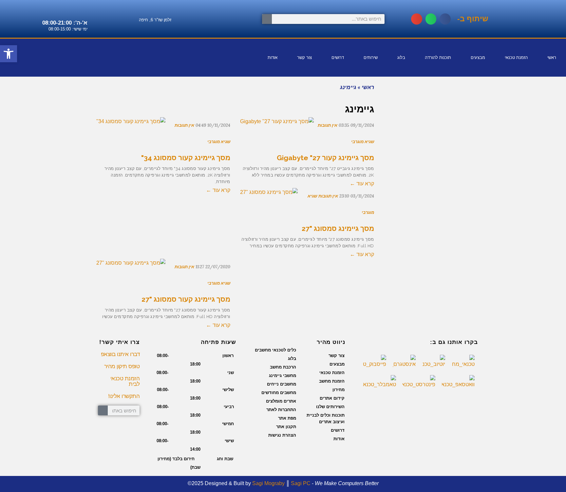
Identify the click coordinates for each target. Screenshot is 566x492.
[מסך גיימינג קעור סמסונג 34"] (130, 125)
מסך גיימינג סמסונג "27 (338, 228)
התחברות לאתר (281, 409)
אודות (272, 57)
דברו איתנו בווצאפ (120, 354)
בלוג (401, 57)
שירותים (371, 57)
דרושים (337, 57)
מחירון (338, 389)
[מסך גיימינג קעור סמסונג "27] (130, 267)
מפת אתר (287, 418)
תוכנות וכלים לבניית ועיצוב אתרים (326, 418)
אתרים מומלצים (281, 401)
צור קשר (304, 57)
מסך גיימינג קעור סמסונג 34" (185, 158)
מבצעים (478, 57)
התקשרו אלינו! (124, 396)
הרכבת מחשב (283, 367)
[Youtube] (51, 47)
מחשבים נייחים (281, 384)
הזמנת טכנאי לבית (125, 381)
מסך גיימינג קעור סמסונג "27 (186, 299)
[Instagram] (8, 66)
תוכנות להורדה (438, 57)
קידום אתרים (332, 398)
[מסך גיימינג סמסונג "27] (269, 196)
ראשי (551, 57)
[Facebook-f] (72, 47)
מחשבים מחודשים (278, 392)
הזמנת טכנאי (516, 57)
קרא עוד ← (218, 190)
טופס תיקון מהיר (122, 366)
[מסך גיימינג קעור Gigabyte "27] (277, 125)
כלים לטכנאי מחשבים (275, 350)
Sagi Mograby (268, 483)
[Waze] (30, 47)
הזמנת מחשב (332, 381)
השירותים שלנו (330, 406)
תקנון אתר (286, 426)
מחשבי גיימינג (282, 375)
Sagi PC (301, 483)
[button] (445, 19)
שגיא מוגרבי (218, 141)
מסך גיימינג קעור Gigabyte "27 (325, 158)
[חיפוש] (267, 19)
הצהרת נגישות (282, 435)
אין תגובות (184, 125)
